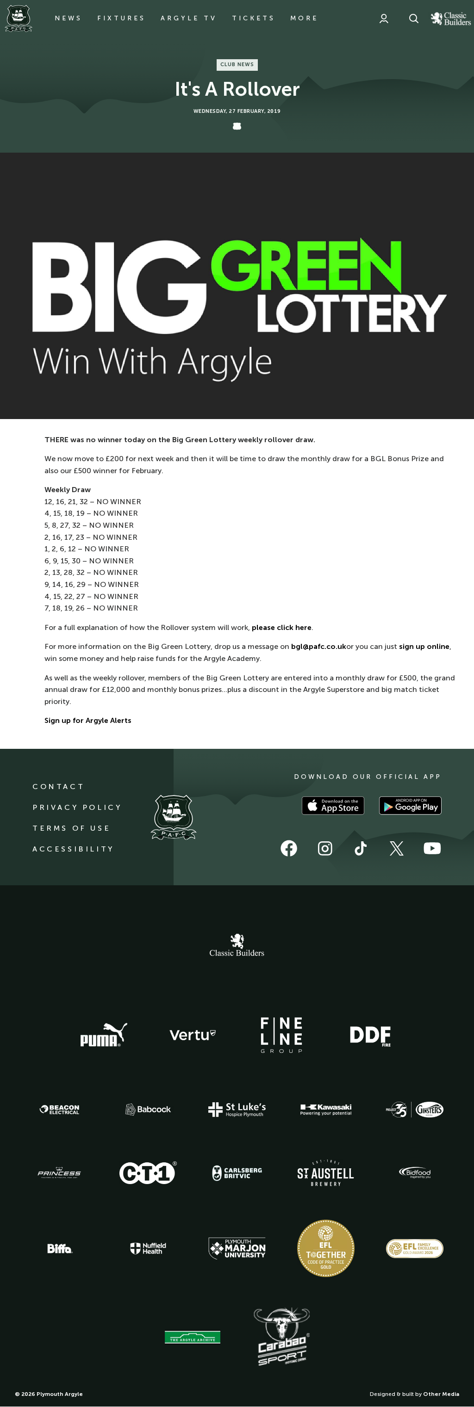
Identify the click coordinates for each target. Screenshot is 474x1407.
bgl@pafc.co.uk (318, 646)
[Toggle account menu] (383, 18)
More (304, 18)
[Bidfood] (414, 1173)
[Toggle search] (414, 18)
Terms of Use (71, 828)
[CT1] (148, 1172)
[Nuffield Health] (148, 1248)
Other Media (441, 1394)
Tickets (253, 18)
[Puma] (103, 1035)
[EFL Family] (414, 1248)
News (68, 18)
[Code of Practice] (326, 1248)
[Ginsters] (414, 1109)
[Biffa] (59, 1248)
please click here (282, 627)
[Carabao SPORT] (281, 1337)
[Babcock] (148, 1109)
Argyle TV (189, 18)
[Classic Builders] (237, 946)
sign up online (424, 646)
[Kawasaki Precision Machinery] (326, 1109)
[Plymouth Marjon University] (237, 1248)
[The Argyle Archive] (192, 1337)
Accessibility (73, 849)
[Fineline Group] (281, 1035)
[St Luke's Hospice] (237, 1109)
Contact (58, 786)
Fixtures (121, 18)
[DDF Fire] (370, 1035)
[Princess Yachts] (59, 1173)
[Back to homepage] (18, 18)
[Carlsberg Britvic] (237, 1173)
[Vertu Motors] (192, 1035)
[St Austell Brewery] (326, 1172)
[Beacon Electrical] (59, 1109)
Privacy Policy (77, 807)
